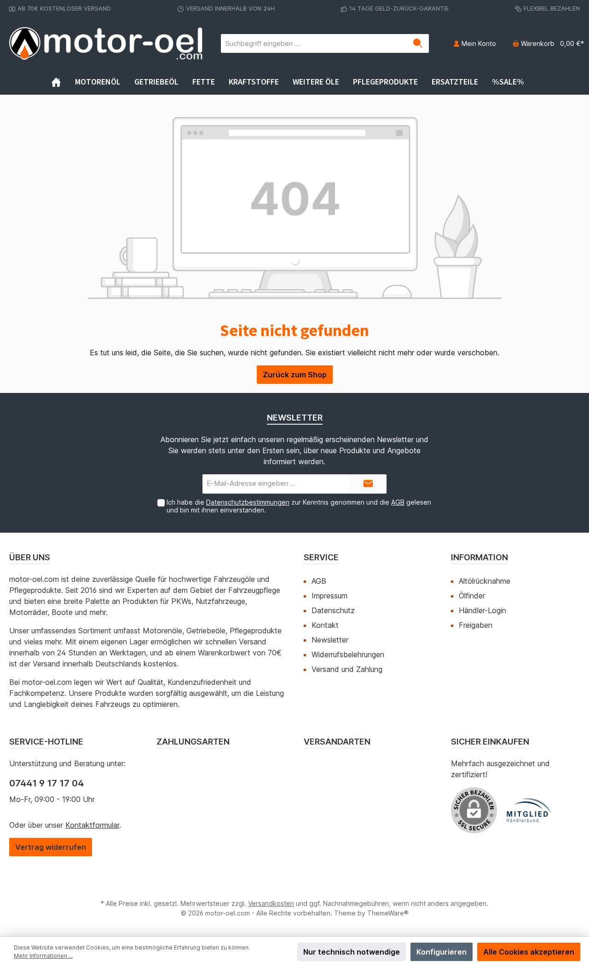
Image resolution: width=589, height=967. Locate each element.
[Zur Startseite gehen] (105, 43)
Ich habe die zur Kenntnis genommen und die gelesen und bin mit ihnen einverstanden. (299, 506)
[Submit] (368, 484)
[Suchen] (418, 43)
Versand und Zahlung (347, 669)
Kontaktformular (92, 825)
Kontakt (325, 625)
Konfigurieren (441, 951)
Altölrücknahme (484, 581)
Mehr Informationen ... (43, 955)
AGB (397, 502)
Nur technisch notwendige (351, 951)
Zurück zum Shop (295, 374)
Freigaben (475, 625)
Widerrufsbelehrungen (348, 654)
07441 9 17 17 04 (46, 783)
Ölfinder (472, 595)
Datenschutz (333, 610)
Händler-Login (482, 610)
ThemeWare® (388, 913)
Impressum (329, 595)
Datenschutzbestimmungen (247, 502)
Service (321, 557)
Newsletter (330, 639)
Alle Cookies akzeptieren (528, 951)
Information (479, 557)
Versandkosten (271, 903)
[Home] (63, 82)
